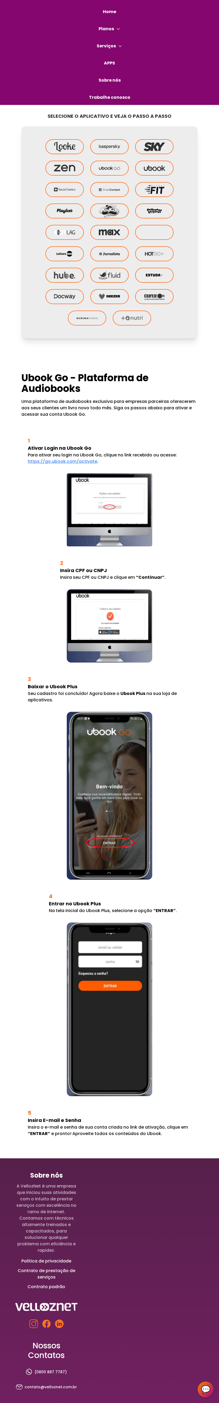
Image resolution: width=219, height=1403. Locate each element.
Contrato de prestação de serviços (46, 1274)
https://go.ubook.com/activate (62, 461)
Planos (106, 29)
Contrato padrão (46, 1287)
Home (109, 12)
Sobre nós (110, 80)
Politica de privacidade (46, 1261)
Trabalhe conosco (109, 97)
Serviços (106, 46)
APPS (109, 63)
